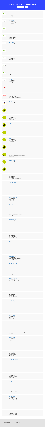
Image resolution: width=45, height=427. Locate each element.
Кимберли (10, 293)
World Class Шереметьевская (13, 278)
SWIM (10, 86)
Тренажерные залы (18, 422)
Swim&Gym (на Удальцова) (12, 256)
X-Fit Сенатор (11, 57)
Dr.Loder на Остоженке (12, 204)
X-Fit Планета (11, 49)
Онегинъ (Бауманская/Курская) (13, 403)
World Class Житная (12, 315)
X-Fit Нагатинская (11, 42)
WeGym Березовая (11, 108)
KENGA (10, 241)
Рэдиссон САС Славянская (12, 182)
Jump (10, 94)
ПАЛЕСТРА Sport (11, 300)
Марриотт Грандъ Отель (12, 219)
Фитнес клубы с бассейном (18, 421)
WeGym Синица (11, 138)
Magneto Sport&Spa (11, 374)
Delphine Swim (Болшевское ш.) (13, 411)
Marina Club (10, 381)
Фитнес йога (17, 423)
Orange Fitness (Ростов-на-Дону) (13, 263)
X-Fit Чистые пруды (11, 64)
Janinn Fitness (11, 366)
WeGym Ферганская (12, 145)
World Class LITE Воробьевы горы (13, 197)
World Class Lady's (11, 352)
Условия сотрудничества (7, 422)
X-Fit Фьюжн (10, 79)
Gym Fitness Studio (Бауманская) (13, 359)
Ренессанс (10, 226)
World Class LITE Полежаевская (13, 285)
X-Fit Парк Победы (11, 35)
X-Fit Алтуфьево (11, 20)
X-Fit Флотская (11, 27)
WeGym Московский (12, 160)
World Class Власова (12, 337)
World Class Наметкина (12, 344)
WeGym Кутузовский (12, 116)
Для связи (5, 423)
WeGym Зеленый (11, 123)
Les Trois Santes (11, 234)
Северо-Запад (11, 175)
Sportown (10, 101)
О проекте (5, 421)
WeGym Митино (11, 167)
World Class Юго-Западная (12, 322)
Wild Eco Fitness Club (12, 396)
